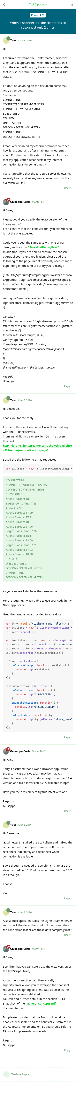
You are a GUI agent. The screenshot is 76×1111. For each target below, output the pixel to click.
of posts (36, 4)
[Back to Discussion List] (4, 4)
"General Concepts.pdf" (41, 1003)
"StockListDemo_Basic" (43, 247)
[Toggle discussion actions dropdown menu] (72, 4)
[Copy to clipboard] (69, 467)
